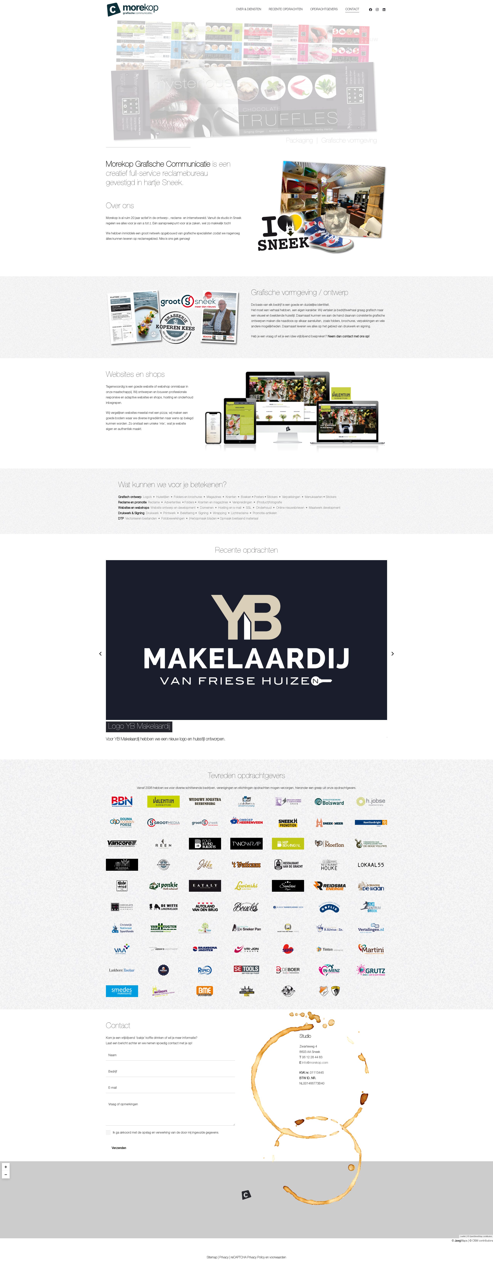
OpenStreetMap (476, 1237)
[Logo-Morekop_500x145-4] (132, 9)
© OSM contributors (481, 1241)
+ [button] (5, 1166)
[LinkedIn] (384, 10)
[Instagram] (377, 10)
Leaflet (463, 1237)
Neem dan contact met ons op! (348, 336)
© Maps (459, 1241)
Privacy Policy (256, 1257)
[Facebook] (370, 10)
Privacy (224, 1257)
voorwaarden (278, 1257)
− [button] (5, 1174)
